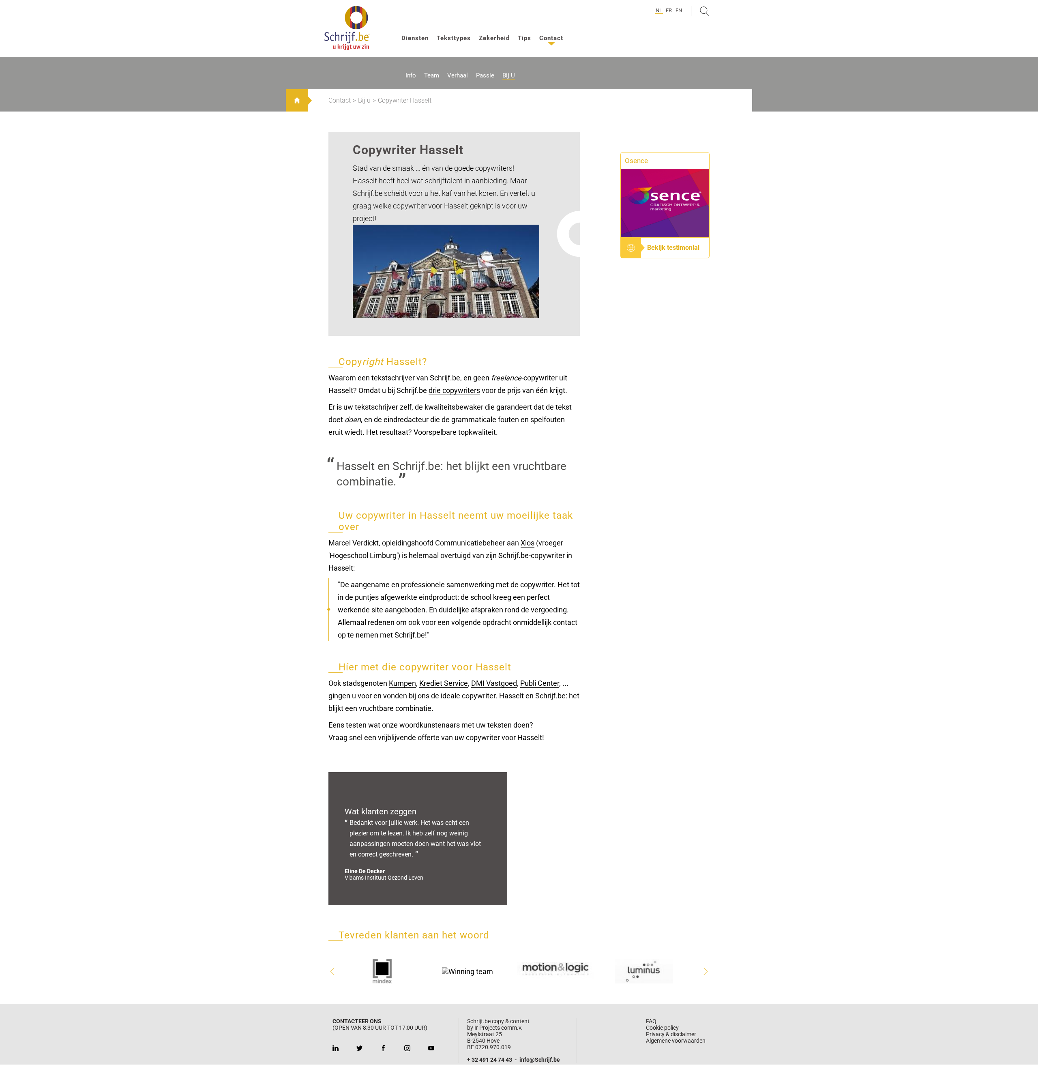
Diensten (415, 38)
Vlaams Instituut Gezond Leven (384, 877)
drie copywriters (454, 390)
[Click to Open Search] (704, 11)
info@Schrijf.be (539, 1059)
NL (659, 10)
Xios (527, 543)
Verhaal (457, 75)
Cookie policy (662, 1027)
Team (431, 75)
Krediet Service (443, 683)
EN (679, 10)
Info (410, 75)
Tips (524, 38)
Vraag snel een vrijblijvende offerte (384, 737)
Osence (636, 161)
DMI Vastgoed (494, 683)
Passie (485, 75)
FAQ (651, 1021)
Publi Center (539, 683)
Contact (551, 38)
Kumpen (402, 683)
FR (669, 10)
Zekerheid (494, 38)
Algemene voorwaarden (676, 1040)
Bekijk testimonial (673, 247)
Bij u (508, 75)
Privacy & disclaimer (671, 1034)
